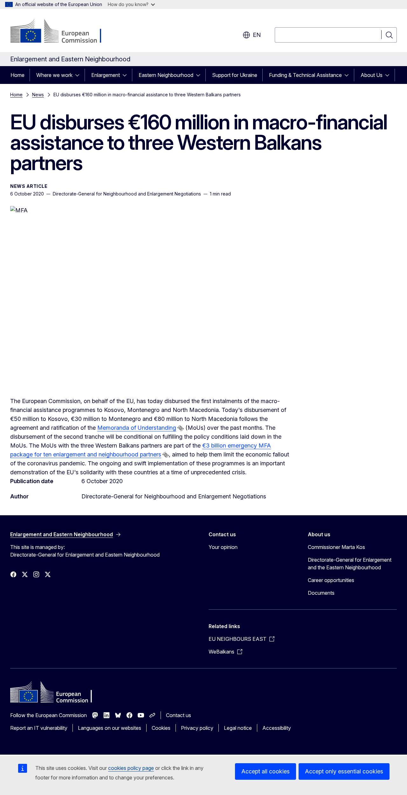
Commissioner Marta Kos (336, 547)
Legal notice (238, 728)
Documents (321, 593)
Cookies (161, 728)
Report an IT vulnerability (38, 728)
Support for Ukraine (234, 75)
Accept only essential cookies (344, 771)
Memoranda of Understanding (136, 427)
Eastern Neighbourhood (166, 75)
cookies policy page (131, 768)
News (38, 94)
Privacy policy (197, 728)
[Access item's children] (79, 75)
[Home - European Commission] (61, 32)
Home (17, 75)
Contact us (178, 715)
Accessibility (276, 728)
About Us (372, 75)
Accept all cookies (265, 771)
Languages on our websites (109, 728)
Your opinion (223, 547)
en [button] (257, 34)
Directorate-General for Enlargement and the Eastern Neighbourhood (349, 564)
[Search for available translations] (180, 428)
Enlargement (105, 75)
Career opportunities (331, 580)
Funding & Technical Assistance (305, 75)
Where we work (54, 75)
